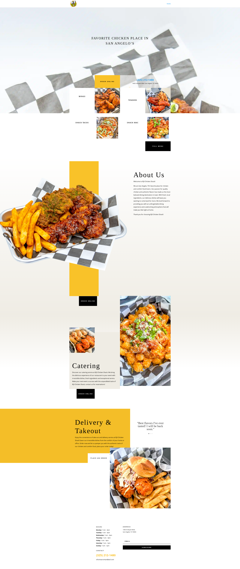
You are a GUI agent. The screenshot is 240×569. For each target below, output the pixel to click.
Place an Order (99, 458)
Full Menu (158, 146)
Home (169, 4)
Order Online (107, 81)
